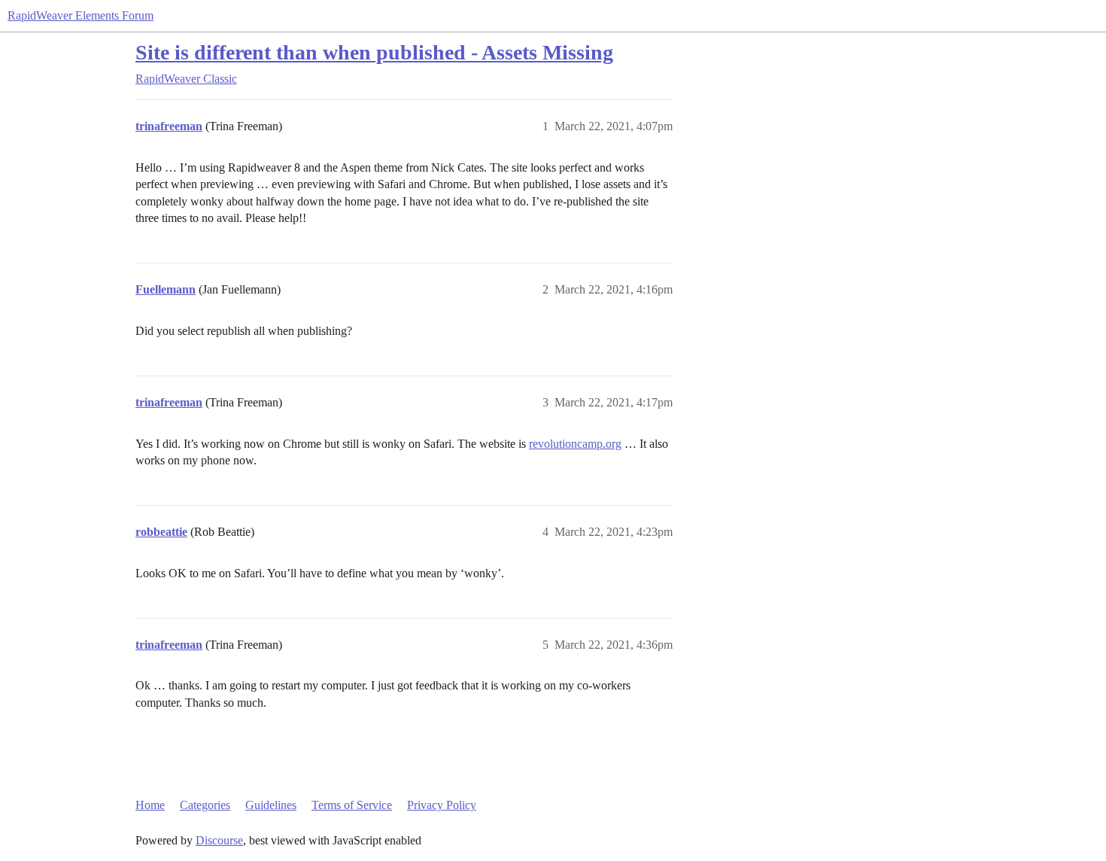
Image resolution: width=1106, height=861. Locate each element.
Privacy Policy (441, 805)
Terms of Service (351, 805)
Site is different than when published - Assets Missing (374, 52)
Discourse (219, 840)
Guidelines (270, 805)
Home (150, 805)
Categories (205, 805)
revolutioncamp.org (575, 443)
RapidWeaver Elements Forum (80, 15)
